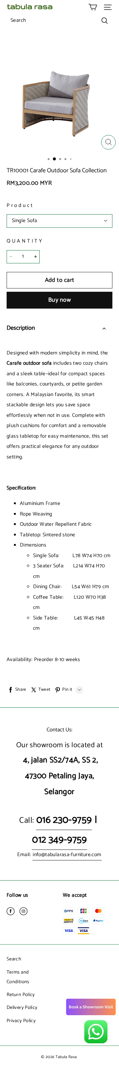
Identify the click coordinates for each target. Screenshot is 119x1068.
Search (14, 959)
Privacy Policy (21, 1021)
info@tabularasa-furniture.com (67, 855)
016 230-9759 (64, 820)
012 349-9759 (59, 840)
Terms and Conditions (18, 977)
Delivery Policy (22, 1008)
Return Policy (21, 995)
